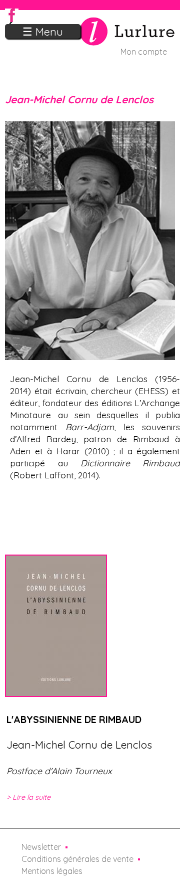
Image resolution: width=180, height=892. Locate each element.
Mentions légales (52, 871)
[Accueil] (90, 40)
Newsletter (41, 847)
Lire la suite (31, 797)
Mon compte (143, 52)
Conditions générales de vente (78, 859)
